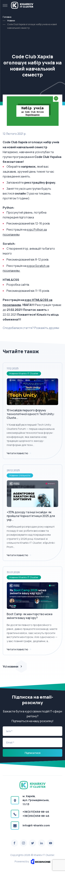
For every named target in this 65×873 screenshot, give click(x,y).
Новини (11, 20)
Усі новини (10, 666)
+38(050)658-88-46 (36, 816)
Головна (7, 16)
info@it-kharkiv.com (36, 825)
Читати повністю (18, 453)
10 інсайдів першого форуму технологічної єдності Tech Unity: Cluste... (31, 414)
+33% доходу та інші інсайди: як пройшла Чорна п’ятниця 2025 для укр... (31, 516)
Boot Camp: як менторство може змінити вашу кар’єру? (30, 616)
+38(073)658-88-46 (36, 812)
